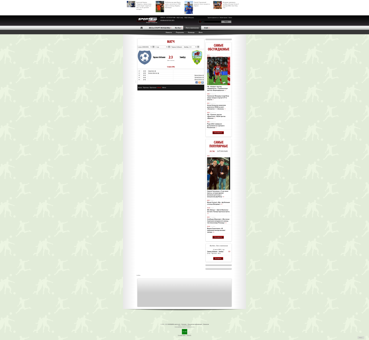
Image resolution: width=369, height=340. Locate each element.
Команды (191, 32)
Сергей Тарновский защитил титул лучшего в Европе (202, 4)
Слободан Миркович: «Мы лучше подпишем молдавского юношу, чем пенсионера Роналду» (218, 221)
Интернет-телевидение (152, 22)
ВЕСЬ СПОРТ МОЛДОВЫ (159, 28)
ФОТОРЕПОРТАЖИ (170, 17)
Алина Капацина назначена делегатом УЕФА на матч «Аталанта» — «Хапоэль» (216, 107)
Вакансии (206, 324)
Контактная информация (195, 324)
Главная (141, 28)
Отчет (159, 87)
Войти (230, 17)
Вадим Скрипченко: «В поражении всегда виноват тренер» (216, 230)
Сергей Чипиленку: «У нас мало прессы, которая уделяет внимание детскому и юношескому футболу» (217, 193)
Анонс (140, 87)
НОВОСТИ (162, 17)
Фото (200, 32)
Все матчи (218, 258)
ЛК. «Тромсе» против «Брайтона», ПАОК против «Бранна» (216, 116)
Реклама (183, 324)
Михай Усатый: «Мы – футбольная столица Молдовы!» (218, 203)
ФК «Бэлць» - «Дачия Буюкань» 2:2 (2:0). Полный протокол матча (218, 211)
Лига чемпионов (192, 28)
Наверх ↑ (361, 337)
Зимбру (183, 57)
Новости (169, 32)
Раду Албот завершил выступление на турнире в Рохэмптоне (215, 125)
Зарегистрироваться (213, 17)
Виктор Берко (198, 75)
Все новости (218, 132)
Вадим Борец (198, 77)
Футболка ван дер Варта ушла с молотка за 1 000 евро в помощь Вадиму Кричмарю (173, 5)
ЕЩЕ (206, 28)
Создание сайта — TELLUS (184, 335)
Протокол (153, 87)
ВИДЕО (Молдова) (189, 17)
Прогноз (146, 87)
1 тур (222, 249)
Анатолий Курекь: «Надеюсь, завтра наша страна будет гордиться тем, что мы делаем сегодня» (143, 6)
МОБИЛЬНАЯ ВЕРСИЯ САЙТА (167, 20)
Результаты (180, 32)
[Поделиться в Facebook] (197, 82)
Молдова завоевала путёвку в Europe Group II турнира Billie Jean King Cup (231, 5)
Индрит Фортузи (152, 73)
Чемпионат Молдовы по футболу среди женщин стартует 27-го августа (218, 97)
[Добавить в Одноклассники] (199, 82)
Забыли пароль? (223, 17)
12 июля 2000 (217, 249)
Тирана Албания (159, 57)
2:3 (229, 251)
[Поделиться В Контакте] (202, 82)
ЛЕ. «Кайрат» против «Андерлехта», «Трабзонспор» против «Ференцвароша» (217, 88)
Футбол (178, 28)
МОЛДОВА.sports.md (174, 324)
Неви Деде (151, 71)
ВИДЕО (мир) (180, 17)
